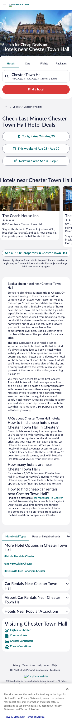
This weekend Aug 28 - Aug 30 (38, 148)
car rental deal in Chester (48, 498)
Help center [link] (43, 665)
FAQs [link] (54, 665)
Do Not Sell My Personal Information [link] (29, 670)
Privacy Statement (15, 717)
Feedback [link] (55, 670)
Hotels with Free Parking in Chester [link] (24, 571)
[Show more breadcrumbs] (5, 106)
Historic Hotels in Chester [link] (19, 556)
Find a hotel (36, 89)
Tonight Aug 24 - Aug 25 (38, 136)
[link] (36, 630)
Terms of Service (35, 717)
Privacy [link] (16, 665)
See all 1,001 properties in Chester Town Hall (36, 253)
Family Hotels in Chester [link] (18, 563)
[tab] (10, 63)
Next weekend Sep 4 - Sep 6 (38, 161)
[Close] (67, 689)
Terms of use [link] (28, 665)
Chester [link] (16, 107)
